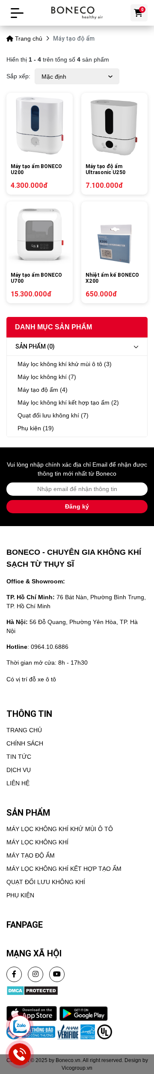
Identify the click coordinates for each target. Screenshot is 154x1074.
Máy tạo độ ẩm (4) (43, 389)
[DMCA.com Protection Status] (32, 989)
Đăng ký (77, 506)
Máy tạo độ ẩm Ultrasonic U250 (105, 169)
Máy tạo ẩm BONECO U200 (36, 169)
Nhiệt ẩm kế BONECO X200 (112, 278)
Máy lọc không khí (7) (47, 376)
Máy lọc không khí (37, 842)
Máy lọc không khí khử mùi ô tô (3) (65, 364)
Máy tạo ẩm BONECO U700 (36, 278)
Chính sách (24, 743)
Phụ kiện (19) (36, 428)
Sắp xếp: (18, 76)
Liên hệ (18, 783)
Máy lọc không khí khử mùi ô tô (59, 828)
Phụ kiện (20, 895)
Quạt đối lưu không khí (45, 882)
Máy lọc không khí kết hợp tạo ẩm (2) (68, 402)
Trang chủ (28, 38)
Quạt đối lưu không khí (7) (53, 415)
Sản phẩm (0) (35, 346)
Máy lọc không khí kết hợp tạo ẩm (63, 868)
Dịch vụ (18, 769)
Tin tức (18, 756)
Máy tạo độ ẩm (30, 855)
